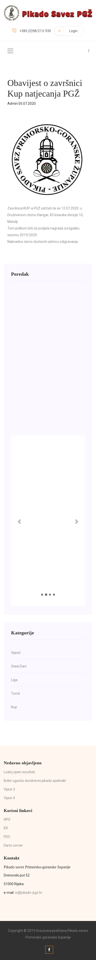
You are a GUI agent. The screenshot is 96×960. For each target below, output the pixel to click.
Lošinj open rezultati (19, 772)
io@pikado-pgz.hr (28, 893)
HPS (7, 819)
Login (73, 31)
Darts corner (13, 845)
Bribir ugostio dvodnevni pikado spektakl (35, 781)
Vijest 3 (9, 789)
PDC (7, 837)
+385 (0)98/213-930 (35, 31)
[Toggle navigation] (10, 51)
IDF (6, 828)
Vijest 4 (9, 798)
